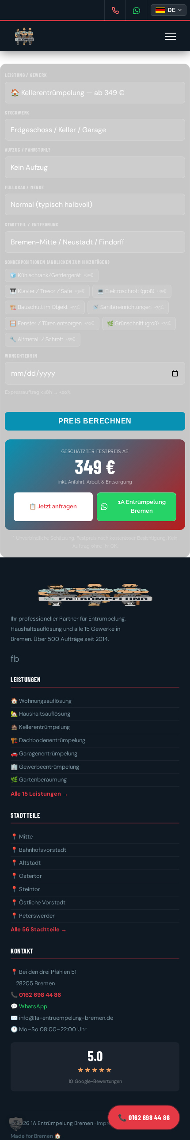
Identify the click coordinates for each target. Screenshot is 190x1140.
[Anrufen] (114, 10)
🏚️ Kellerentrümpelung (40, 727)
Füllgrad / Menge (24, 187)
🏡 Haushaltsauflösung (40, 713)
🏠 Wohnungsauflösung (41, 701)
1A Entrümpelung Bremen (142, 507)
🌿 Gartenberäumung (39, 779)
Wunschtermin (21, 355)
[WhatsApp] (136, 10)
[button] (16, 1124)
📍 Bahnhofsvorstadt (38, 850)
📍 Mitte (22, 836)
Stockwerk (17, 112)
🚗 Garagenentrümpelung (44, 753)
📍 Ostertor (26, 876)
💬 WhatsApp (29, 1006)
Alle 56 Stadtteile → (39, 929)
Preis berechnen (95, 421)
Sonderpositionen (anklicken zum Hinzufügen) (57, 262)
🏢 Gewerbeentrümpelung (45, 766)
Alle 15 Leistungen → (39, 793)
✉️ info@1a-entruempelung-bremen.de (62, 1018)
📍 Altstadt (26, 862)
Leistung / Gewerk (26, 75)
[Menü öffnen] (170, 36)
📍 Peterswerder (33, 915)
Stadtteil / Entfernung (32, 224)
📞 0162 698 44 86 (36, 995)
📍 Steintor (25, 889)
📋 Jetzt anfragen (53, 506)
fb (15, 658)
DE (171, 10)
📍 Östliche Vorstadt (38, 902)
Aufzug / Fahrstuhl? (28, 150)
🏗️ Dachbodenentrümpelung (48, 740)
